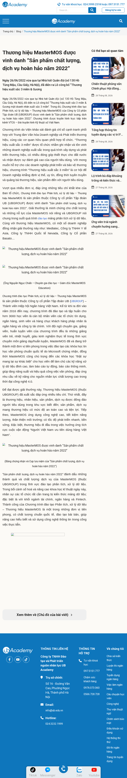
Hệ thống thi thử (113, 740)
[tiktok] (26, 659)
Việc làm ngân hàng (115, 686)
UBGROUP (77, 301)
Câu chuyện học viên (115, 696)
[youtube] (18, 659)
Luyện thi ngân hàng (115, 667)
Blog (18, 31)
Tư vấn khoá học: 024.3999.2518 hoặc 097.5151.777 (93, 4)
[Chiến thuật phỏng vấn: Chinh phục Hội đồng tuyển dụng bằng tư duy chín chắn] (108, 68)
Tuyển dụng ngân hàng (113, 677)
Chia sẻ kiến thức (113, 658)
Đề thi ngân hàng (113, 749)
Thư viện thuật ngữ (115, 711)
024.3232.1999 (54, 723)
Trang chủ (8, 31)
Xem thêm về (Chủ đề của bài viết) (43, 615)
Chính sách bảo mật (115, 721)
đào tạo (42, 218)
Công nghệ (113, 703)
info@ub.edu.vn (54, 710)
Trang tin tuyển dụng (115, 759)
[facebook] (9, 659)
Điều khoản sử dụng (115, 730)
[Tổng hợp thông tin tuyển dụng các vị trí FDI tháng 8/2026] (108, 114)
